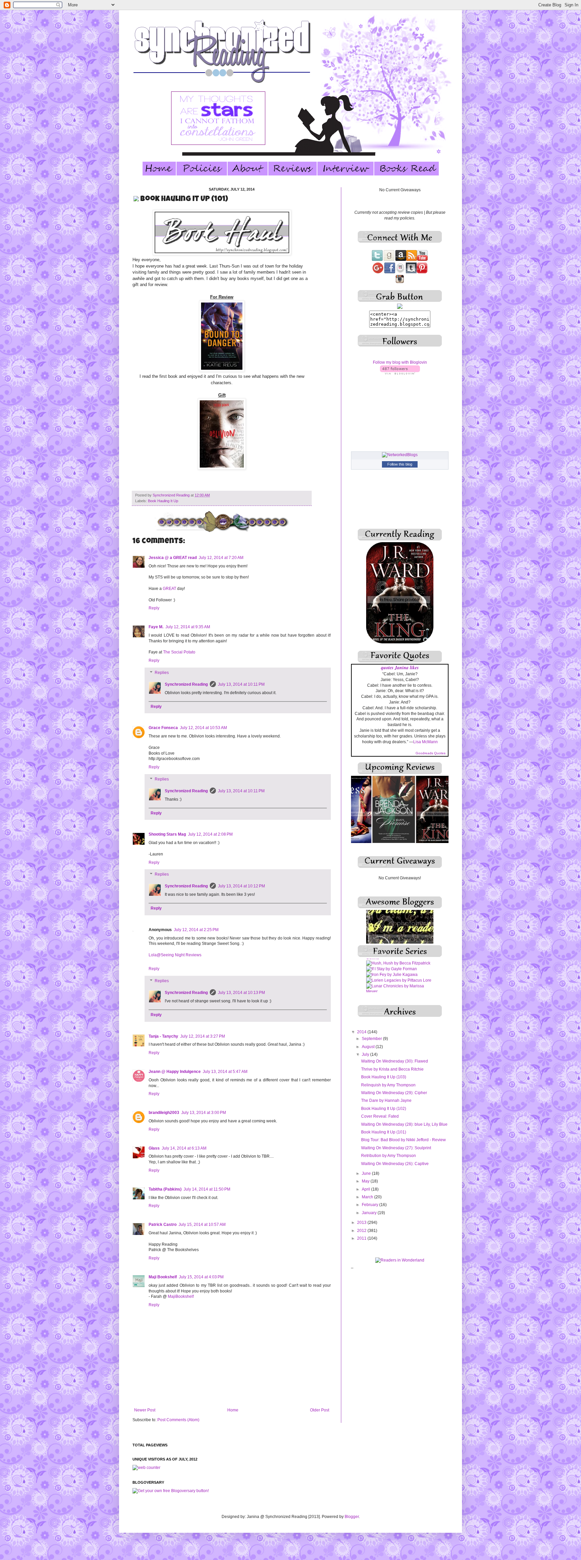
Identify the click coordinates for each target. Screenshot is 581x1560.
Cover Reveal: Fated (380, 1116)
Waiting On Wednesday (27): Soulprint (396, 1148)
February (370, 1204)
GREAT (169, 588)
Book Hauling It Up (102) (383, 1108)
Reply (154, 608)
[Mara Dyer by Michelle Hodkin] (396, 965)
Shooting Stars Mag (167, 834)
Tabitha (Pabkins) (165, 1189)
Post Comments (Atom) (178, 1419)
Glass (154, 1148)
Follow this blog (399, 464)
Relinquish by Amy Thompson (388, 1085)
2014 (362, 1032)
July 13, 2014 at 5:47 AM (225, 1071)
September (372, 1038)
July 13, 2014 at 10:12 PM (241, 886)
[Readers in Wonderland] (399, 1260)
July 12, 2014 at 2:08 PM (210, 834)
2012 (362, 1230)
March (368, 1197)
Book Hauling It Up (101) (383, 1132)
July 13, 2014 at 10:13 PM (241, 992)
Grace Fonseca (163, 727)
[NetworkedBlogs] (400, 454)
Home (232, 1410)
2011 (362, 1238)
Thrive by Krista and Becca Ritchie (392, 1069)
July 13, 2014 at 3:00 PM (203, 1112)
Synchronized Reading (172, 495)
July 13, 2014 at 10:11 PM (241, 684)
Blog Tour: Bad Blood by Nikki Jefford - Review (403, 1139)
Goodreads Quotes (431, 753)
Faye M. (156, 627)
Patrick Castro (163, 1224)
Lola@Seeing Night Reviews (175, 955)
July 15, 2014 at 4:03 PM (201, 1277)
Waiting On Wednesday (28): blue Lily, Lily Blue (404, 1124)
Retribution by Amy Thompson (388, 1155)
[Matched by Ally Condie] (390, 971)
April (366, 1189)
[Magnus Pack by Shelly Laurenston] (399, 960)
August (369, 1046)
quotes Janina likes (400, 667)
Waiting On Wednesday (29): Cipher (394, 1092)
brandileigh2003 (164, 1112)
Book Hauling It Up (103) (383, 1077)
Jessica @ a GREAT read (173, 557)
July (366, 1054)
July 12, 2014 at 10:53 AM (203, 727)
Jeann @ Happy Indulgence (175, 1071)
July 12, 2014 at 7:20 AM (221, 557)
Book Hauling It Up (163, 501)
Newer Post (144, 1410)
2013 (362, 1222)
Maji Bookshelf (163, 1277)
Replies (162, 672)
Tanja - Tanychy (163, 1036)
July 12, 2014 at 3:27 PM (202, 1036)
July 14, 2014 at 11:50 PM (207, 1189)
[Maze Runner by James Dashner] (399, 977)
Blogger (352, 1516)
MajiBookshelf (181, 1296)
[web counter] (146, 1467)
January (370, 1212)
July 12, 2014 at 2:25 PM (196, 929)
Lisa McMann (425, 741)
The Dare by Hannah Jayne (386, 1100)
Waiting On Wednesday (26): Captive (395, 1163)
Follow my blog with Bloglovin (400, 362)
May (366, 1181)
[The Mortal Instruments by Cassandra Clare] (399, 988)
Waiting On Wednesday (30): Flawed (394, 1061)
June (367, 1173)
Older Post (319, 1410)
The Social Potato (179, 652)
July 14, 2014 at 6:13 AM (184, 1148)
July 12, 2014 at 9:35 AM (187, 627)
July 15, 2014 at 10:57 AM (202, 1224)
